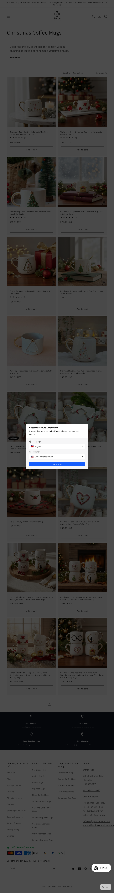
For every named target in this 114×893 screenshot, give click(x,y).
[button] (57, 446)
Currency (36, 452)
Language (37, 441)
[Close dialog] (85, 426)
